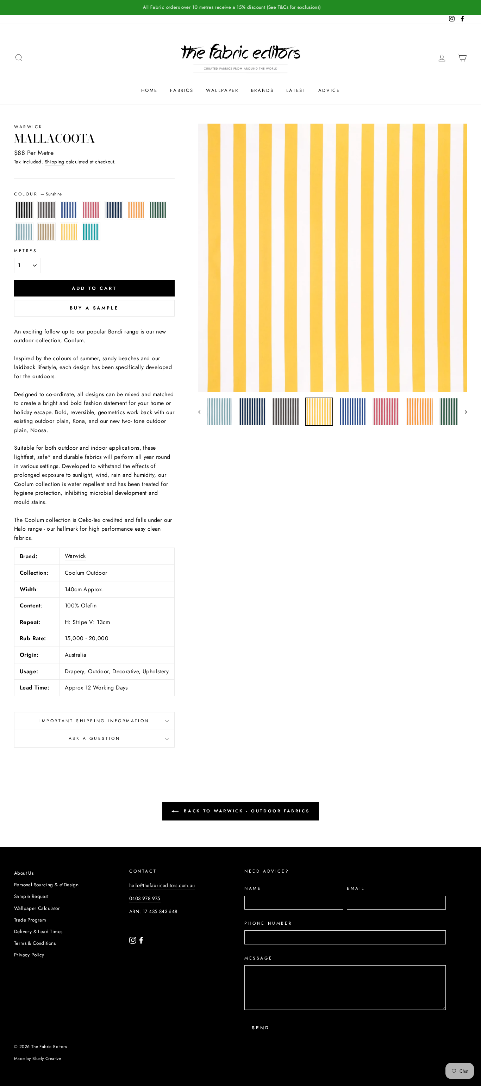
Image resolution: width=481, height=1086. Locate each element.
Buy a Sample (94, 308)
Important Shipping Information (94, 721)
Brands (262, 90)
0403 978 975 (145, 898)
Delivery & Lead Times (38, 931)
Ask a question (94, 738)
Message (258, 958)
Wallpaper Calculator (37, 908)
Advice (329, 90)
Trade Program (30, 919)
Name (252, 888)
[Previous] (202, 412)
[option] (240, 7)
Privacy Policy (29, 954)
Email (356, 888)
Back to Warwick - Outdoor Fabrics (245, 811)
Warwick (28, 127)
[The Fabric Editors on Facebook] (141, 939)
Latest (296, 90)
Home (149, 90)
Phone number (268, 923)
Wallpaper (222, 90)
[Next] (462, 412)
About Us (23, 872)
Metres (25, 251)
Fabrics (181, 90)
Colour (38, 194)
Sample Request (31, 896)
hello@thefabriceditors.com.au (162, 885)
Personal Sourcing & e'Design (46, 884)
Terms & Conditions (35, 943)
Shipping (54, 161)
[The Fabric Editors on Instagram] (133, 939)
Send (261, 1027)
